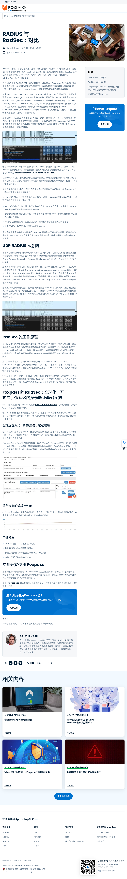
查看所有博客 (63, 796)
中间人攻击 (9, 385)
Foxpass (15, 583)
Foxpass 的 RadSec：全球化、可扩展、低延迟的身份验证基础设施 (104, 88)
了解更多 (7, 733)
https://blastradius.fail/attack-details (34, 172)
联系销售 (5, 832)
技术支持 (69, 827)
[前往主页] (14, 8)
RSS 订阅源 (35, 663)
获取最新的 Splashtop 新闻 (18, 819)
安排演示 (5, 837)
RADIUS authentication (46, 404)
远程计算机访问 (103, 832)
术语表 (36, 845)
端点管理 (100, 841)
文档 (67, 837)
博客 (35, 832)
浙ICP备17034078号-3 (37, 869)
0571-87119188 (112, 864)
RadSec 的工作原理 (97, 82)
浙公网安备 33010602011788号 (17, 869)
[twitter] (20, 663)
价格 (4, 845)
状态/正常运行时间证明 (74, 841)
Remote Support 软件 (106, 837)
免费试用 (105, 124)
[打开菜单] (123, 8)
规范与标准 (6, 860)
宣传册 (36, 841)
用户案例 (37, 837)
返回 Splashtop (10, 2)
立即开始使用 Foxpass (98, 94)
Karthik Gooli (12, 48)
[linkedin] (11, 663)
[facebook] (15, 663)
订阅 (50, 663)
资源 (36, 827)
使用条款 (27, 860)
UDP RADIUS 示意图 (97, 77)
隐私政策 (17, 860)
